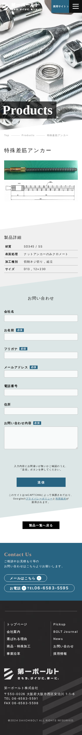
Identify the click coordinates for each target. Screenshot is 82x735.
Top (6, 135)
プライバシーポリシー (39, 498)
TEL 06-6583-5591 (21, 698)
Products (28, 135)
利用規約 (61, 498)
